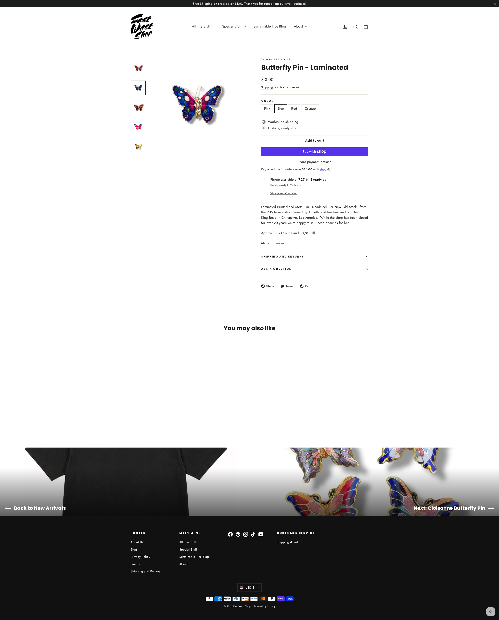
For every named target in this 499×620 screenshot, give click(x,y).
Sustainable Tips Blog (269, 26)
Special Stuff (232, 26)
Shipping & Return (289, 542)
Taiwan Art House (276, 59)
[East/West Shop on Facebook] (230, 534)
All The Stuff (201, 26)
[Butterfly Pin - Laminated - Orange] (147, 417)
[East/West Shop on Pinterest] (238, 534)
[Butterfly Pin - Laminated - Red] (142, 417)
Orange (310, 108)
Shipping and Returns (145, 571)
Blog (134, 549)
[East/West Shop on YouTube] (260, 534)
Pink (267, 108)
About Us (137, 542)
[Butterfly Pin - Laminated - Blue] (138, 417)
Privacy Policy (140, 556)
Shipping (267, 87)
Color (267, 101)
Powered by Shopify (264, 606)
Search (135, 564)
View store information (283, 193)
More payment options (314, 161)
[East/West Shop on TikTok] (253, 534)
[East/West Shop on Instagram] (245, 534)
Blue (281, 108)
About (299, 26)
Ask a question (276, 269)
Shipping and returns (282, 256)
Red (294, 108)
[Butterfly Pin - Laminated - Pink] (133, 417)
